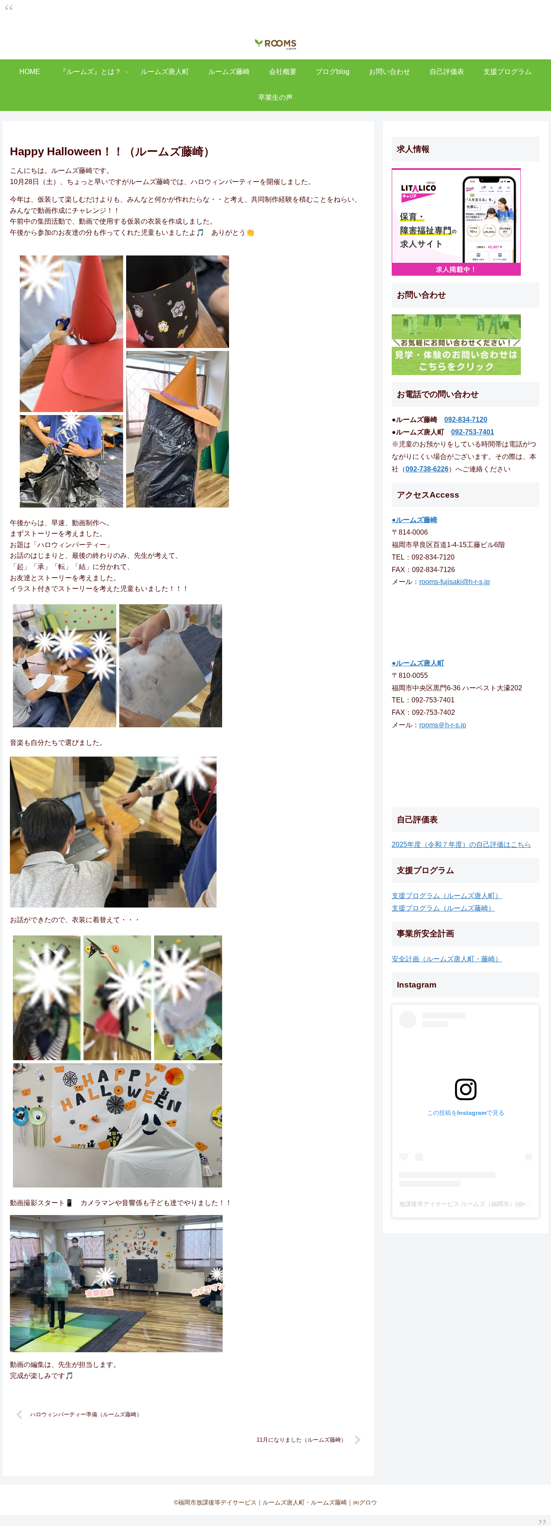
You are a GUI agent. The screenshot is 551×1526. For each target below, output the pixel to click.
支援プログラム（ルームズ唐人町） (447, 895)
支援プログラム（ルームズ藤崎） (443, 908)
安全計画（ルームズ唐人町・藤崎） (447, 959)
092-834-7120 (465, 419)
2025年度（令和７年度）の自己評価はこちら (461, 844)
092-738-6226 (427, 469)
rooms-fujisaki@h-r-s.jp (454, 581)
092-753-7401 (472, 432)
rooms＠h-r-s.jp (442, 725)
